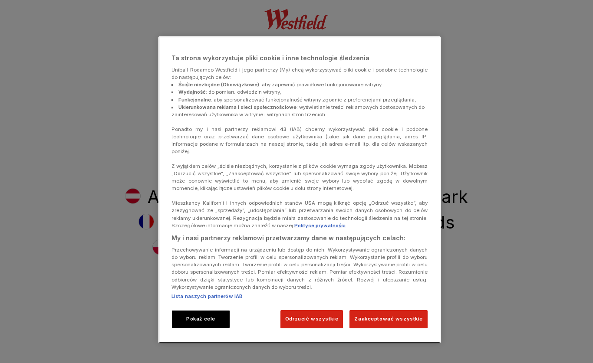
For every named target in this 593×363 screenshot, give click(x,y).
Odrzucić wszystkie (311, 319)
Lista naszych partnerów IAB (207, 296)
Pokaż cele (200, 319)
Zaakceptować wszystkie (388, 319)
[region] (299, 189)
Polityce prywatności (320, 225)
